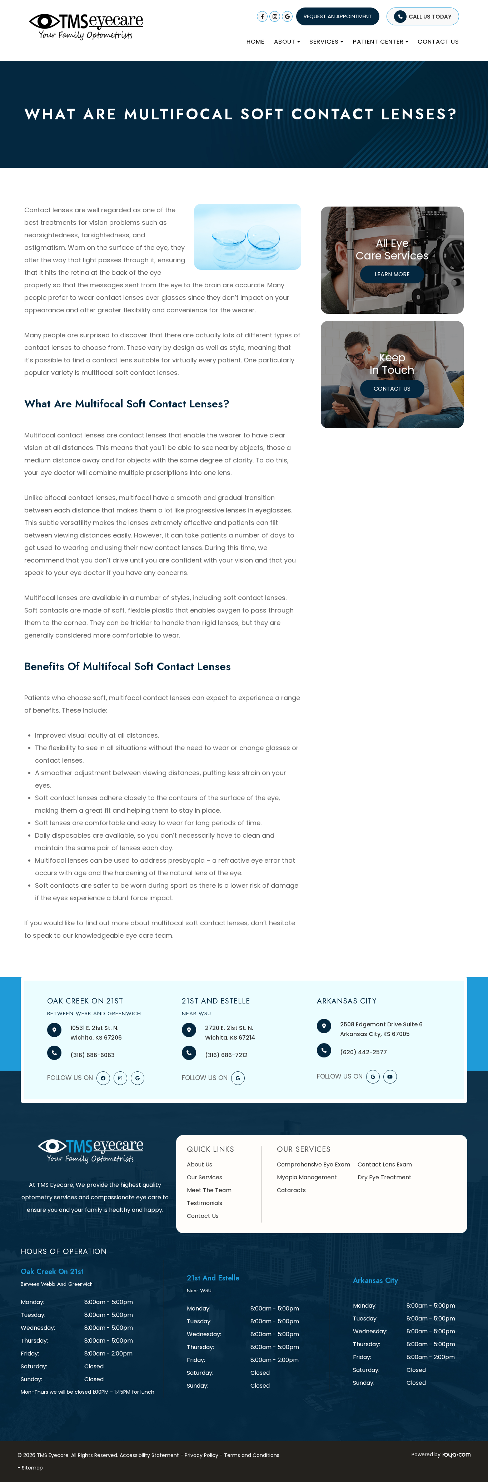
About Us (199, 1164)
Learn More (392, 274)
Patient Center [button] (378, 41)
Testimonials (204, 1203)
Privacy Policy (201, 1455)
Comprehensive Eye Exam (313, 1164)
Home (255, 41)
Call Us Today (430, 16)
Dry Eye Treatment (385, 1177)
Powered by (426, 1454)
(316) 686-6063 (92, 1055)
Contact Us (438, 41)
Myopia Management (307, 1177)
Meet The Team (209, 1190)
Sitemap (32, 1467)
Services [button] (324, 41)
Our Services (204, 1177)
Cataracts (291, 1190)
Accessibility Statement (149, 1455)
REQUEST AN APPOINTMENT (338, 16)
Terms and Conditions (251, 1455)
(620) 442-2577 (363, 1052)
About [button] (284, 41)
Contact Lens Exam (385, 1164)
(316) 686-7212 (226, 1055)
